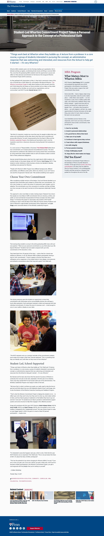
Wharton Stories (58, 11)
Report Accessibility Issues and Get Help (60, 532)
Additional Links (13, 519)
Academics (13, 11)
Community (35, 478)
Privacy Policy (48, 532)
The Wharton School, (16, 532)
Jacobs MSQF (38, 1)
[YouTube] (20, 528)
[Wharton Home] (11, 2)
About (8, 11)
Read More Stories (28, 489)
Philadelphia (14, 481)
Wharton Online (60, 1)
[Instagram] (24, 528)
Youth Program (26, 1)
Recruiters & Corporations (37, 11)
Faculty (20, 1)
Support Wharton (35, 528)
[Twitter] (10, 528)
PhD (50, 1)
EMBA (46, 1)
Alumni (45, 11)
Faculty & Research (22, 11)
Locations (51, 11)
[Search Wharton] (95, 2)
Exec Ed (53, 1)
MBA (43, 1)
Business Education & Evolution (21, 478)
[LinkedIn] (17, 528)
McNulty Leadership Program (18, 140)
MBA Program (72, 72)
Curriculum (43, 478)
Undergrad (32, 1)
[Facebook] (14, 528)
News (29, 11)
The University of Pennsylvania (27, 532)
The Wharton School (25, 481)
